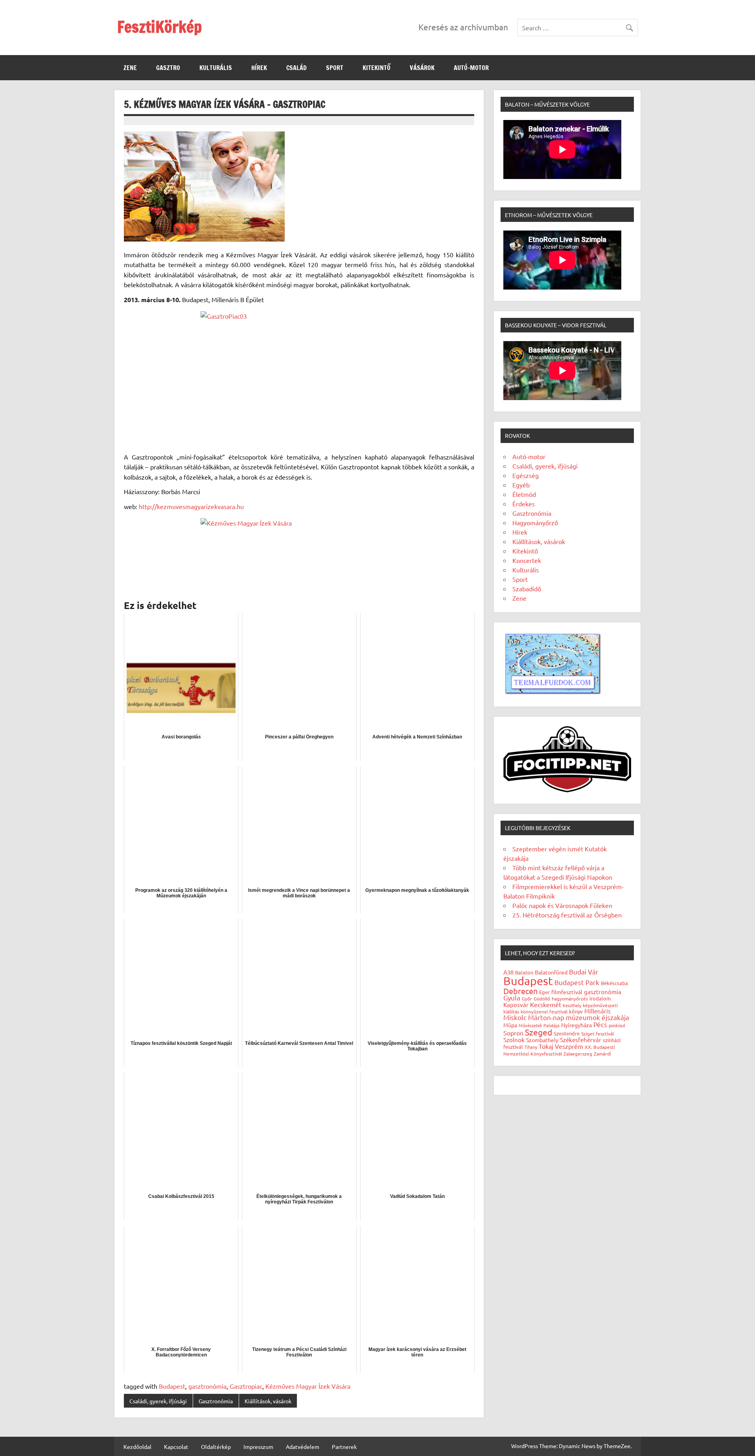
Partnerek (344, 1446)
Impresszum (258, 1446)
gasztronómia (207, 1386)
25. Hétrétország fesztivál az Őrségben (567, 915)
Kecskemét (545, 1004)
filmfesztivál (566, 991)
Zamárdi (602, 1053)
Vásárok (422, 67)
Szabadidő (526, 588)
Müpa (510, 1024)
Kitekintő (376, 67)
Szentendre (567, 1033)
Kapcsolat (176, 1446)
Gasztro (168, 67)
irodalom (600, 998)
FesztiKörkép (159, 26)
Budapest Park (576, 982)
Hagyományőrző (535, 522)
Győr (527, 998)
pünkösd (617, 1025)
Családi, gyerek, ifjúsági (158, 1400)
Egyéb (521, 485)
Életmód (524, 494)
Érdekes (523, 503)
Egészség (525, 475)
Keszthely (572, 1005)
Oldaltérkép (216, 1446)
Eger (544, 992)
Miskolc (515, 1017)
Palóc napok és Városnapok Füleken (562, 905)
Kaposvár (515, 1004)
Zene (130, 67)
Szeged (538, 1032)
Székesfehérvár (580, 1039)
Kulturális (215, 67)
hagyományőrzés (570, 998)
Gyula (511, 997)
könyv (576, 1011)
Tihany (531, 1047)
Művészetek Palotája (539, 1025)
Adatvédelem (302, 1446)
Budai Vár (583, 971)
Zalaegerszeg (577, 1053)
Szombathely (542, 1039)
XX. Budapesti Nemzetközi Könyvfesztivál (559, 1050)
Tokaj (546, 1046)
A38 (508, 972)
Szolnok (514, 1039)
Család (296, 67)
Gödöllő (542, 998)
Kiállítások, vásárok (268, 1400)
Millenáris (597, 1011)
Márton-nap (546, 1017)
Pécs (600, 1024)
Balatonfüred (551, 972)
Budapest (172, 1386)
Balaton (524, 972)
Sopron (513, 1033)
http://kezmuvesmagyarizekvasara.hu (191, 506)
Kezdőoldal (137, 1446)
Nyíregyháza (576, 1024)
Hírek (259, 67)
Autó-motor (471, 67)
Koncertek (526, 560)
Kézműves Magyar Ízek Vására (307, 1386)
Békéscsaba (614, 983)
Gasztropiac (246, 1386)
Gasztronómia (216, 1400)
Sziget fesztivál (597, 1033)
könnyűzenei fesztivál (544, 1011)
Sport (334, 67)
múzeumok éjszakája (597, 1017)
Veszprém (569, 1046)
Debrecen (520, 991)
